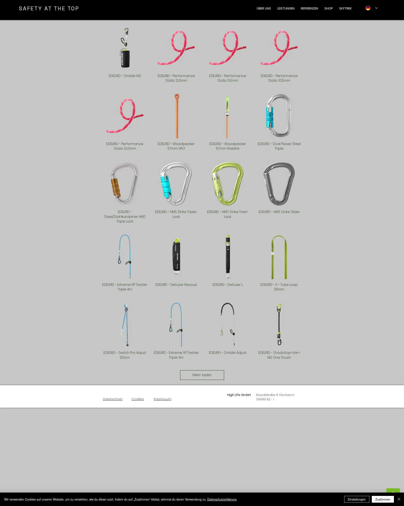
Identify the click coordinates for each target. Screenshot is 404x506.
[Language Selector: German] (370, 8)
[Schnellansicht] (125, 47)
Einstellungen (357, 499)
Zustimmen (382, 499)
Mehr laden (202, 374)
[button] (264, 8)
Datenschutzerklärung (222, 499)
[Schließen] (398, 499)
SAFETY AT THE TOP (49, 8)
